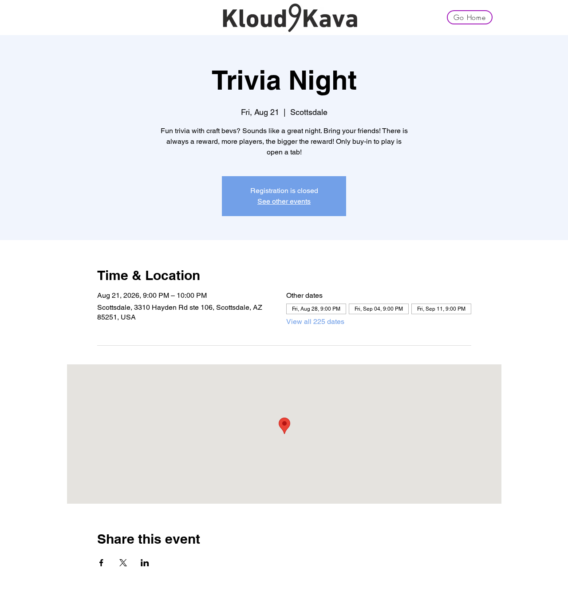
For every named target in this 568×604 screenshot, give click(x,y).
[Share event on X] (123, 562)
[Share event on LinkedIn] (145, 562)
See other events (284, 201)
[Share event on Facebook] (101, 562)
